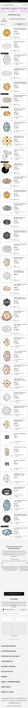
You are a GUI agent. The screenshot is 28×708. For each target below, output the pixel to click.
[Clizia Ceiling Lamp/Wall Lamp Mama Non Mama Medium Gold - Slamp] (14, 87)
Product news (7, 692)
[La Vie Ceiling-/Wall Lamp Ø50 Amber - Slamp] (14, 289)
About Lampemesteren (10, 682)
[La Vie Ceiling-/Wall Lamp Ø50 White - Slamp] (14, 329)
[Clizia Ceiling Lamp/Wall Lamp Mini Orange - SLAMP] (14, 181)
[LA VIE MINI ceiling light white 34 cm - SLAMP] (14, 59)
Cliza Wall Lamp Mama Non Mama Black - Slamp (19, 218)
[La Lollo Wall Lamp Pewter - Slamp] (14, 465)
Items (4, 19)
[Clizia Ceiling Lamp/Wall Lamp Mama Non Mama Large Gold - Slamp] (14, 33)
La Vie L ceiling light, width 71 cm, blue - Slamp (20, 501)
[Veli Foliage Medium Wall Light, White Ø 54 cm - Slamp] (14, 411)
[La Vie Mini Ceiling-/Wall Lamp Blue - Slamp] (14, 127)
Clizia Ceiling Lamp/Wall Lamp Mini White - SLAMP (20, 96)
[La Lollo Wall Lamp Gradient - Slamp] (14, 438)
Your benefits (7, 661)
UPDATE (13, 11)
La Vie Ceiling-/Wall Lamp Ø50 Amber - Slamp (20, 285)
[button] (11, 37)
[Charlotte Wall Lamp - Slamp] (14, 452)
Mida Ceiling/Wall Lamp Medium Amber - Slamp (19, 137)
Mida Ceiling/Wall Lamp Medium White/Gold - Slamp (20, 379)
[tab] (14, 646)
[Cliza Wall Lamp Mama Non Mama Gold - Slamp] (14, 113)
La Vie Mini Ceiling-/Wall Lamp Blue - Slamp (20, 123)
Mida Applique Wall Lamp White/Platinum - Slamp (19, 474)
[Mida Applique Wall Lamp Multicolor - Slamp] (14, 262)
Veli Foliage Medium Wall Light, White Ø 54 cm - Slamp (20, 407)
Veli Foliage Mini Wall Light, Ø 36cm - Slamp (20, 245)
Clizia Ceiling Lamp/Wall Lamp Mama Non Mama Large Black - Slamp (20, 515)
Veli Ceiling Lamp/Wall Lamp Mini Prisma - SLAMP (20, 393)
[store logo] (9, 4)
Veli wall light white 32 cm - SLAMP (19, 42)
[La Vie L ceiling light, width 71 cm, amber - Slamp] (14, 356)
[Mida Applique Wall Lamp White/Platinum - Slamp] (14, 478)
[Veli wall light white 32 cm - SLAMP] (14, 46)
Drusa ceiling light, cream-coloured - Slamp (19, 311)
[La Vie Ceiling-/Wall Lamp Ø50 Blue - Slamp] (14, 532)
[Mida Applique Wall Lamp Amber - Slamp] (14, 342)
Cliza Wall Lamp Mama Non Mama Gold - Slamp (19, 109)
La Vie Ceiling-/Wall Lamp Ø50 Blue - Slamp (20, 528)
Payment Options (8, 666)
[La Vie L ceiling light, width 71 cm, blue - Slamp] (14, 505)
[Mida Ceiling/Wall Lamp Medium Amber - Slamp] (14, 141)
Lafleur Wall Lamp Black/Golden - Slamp (18, 164)
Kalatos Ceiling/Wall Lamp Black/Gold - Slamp (19, 488)
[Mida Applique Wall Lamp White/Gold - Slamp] (14, 424)
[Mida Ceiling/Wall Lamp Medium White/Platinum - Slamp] (14, 275)
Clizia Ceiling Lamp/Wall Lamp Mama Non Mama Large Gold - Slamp (20, 29)
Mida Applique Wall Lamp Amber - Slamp (19, 338)
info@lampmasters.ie (14, 703)
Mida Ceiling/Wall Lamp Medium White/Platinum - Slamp (19, 271)
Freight (4, 677)
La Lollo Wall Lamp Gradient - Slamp (20, 434)
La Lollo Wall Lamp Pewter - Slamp (20, 461)
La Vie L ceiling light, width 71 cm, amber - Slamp (20, 352)
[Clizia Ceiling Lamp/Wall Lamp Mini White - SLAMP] (14, 100)
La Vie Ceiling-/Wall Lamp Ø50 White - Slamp (20, 325)
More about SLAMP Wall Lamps (17, 19)
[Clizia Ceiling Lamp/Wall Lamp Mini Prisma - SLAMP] (14, 208)
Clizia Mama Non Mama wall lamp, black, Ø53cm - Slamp (20, 298)
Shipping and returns (10, 656)
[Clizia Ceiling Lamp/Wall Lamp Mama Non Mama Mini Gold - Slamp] (14, 195)
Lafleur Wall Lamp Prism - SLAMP (19, 150)
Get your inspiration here (13, 593)
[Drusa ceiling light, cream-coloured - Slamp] (14, 316)
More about (6, 687)
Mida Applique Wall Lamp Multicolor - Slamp (19, 258)
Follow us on (7, 671)
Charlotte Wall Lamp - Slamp (20, 447)
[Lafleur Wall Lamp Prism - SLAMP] (14, 154)
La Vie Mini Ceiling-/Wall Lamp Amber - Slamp (20, 366)
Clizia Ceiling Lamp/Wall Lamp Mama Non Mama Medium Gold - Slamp (20, 82)
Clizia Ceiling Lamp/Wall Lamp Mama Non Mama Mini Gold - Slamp (20, 191)
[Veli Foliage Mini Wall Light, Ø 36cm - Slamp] (14, 249)
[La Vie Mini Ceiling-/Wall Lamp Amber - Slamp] (14, 370)
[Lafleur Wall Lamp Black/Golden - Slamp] (14, 168)
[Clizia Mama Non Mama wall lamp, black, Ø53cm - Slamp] (14, 302)
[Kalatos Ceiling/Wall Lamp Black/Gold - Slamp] (14, 492)
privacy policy (14, 635)
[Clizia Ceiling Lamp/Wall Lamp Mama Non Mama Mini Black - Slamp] (14, 235)
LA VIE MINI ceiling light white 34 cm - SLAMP (20, 55)
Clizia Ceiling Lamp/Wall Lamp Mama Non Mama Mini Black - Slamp (20, 231)
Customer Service (8, 646)
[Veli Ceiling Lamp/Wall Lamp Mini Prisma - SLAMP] (14, 397)
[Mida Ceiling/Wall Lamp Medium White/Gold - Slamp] (14, 383)
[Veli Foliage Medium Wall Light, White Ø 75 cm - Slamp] (14, 73)
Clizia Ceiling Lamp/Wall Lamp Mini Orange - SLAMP (20, 177)
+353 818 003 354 (22, 700)
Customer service (8, 651)
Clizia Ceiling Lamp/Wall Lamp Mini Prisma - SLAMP (20, 204)
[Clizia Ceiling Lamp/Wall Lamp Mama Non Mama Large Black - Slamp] (14, 519)
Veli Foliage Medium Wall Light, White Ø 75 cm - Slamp (20, 69)
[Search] (24, 4)
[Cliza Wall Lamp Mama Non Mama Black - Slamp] (14, 222)
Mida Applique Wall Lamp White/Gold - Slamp (19, 420)
